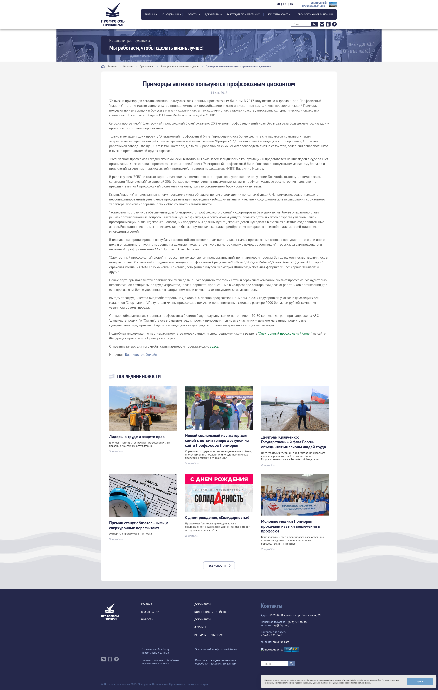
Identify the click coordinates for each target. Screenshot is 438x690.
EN (284, 4)
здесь (214, 346)
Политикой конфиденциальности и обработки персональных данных (345, 682)
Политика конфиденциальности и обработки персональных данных (215, 662)
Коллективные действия (211, 612)
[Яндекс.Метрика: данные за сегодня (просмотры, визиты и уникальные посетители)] (272, 649)
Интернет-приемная (208, 634)
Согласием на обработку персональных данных (301, 682)
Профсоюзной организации (315, 14)
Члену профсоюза (278, 14)
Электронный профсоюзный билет (216, 649)
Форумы (200, 627)
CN (291, 4)
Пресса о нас (146, 66)
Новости (191, 14)
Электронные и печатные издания (180, 66)
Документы (212, 14)
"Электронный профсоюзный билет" (285, 333)
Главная (150, 14)
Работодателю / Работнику (243, 14)
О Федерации (171, 14)
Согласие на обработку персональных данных (155, 651)
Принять (420, 681)
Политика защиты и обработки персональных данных (160, 662)
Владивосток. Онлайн (141, 354)
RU (278, 4)
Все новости (217, 565)
